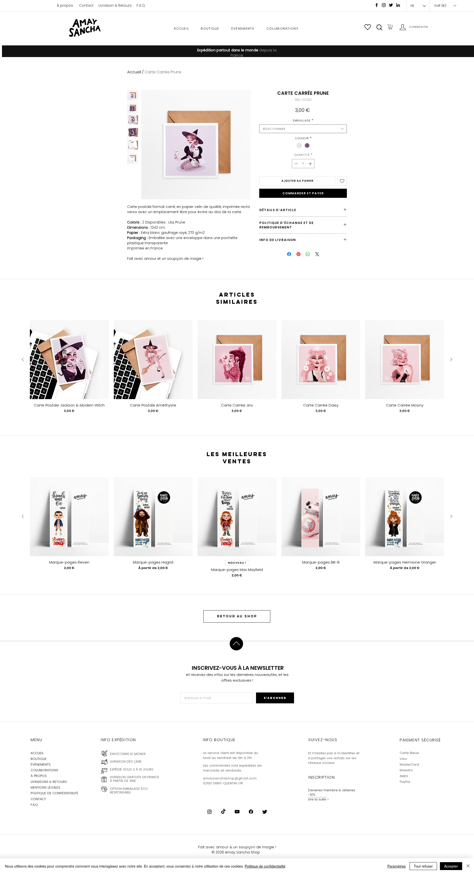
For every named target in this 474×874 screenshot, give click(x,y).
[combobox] (303, 128)
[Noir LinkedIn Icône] (398, 5)
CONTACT (38, 799)
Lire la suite (317, 799)
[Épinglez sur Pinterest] (298, 254)
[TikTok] (223, 811)
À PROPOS (39, 775)
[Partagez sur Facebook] (289, 254)
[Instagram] (383, 5)
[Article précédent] (23, 359)
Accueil (134, 72)
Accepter (451, 866)
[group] (237, 370)
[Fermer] (468, 866)
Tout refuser (423, 866)
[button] (379, 27)
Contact (86, 5)
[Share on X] (317, 254)
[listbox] (445, 5)
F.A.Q (141, 5)
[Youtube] (237, 811)
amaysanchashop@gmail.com (230, 778)
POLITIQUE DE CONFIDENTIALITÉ (54, 793)
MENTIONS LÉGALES (45, 787)
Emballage (303, 120)
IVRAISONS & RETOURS (49, 781)
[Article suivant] (451, 359)
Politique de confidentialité (265, 866)
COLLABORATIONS (44, 770)
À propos (65, 5)
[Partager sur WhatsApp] (308, 254)
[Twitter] (265, 811)
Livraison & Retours (115, 5)
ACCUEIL (37, 753)
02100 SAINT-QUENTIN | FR (223, 783)
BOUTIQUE (39, 758)
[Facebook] (376, 5)
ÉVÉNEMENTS (41, 764)
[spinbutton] (303, 163)
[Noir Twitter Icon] (391, 5)
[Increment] (311, 163)
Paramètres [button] (396, 866)
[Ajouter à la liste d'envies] (342, 181)
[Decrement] (296, 163)
